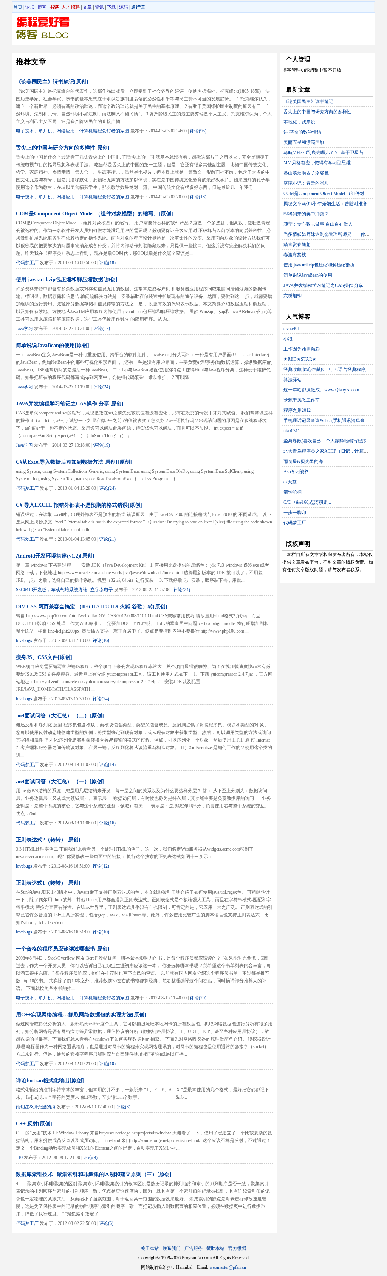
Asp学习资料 (296, 471)
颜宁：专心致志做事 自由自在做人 (318, 224)
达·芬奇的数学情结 (302, 132)
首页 (17, 7)
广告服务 (193, 1248)
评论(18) (198, 196)
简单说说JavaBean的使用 (307, 275)
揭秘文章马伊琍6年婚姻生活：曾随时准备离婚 (329, 203)
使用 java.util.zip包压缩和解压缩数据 (319, 265)
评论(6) (106, 1223)
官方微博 (237, 1248)
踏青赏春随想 (297, 244)
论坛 (29, 7)
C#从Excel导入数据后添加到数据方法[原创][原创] (74, 462)
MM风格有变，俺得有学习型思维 (317, 162)
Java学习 (24, 328)
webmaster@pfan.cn (227, 1267)
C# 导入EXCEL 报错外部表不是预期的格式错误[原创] (79, 505)
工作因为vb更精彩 (301, 349)
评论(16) (101, 640)
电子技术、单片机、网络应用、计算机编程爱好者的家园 (72, 131)
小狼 (288, 338)
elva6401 (291, 328)
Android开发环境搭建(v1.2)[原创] (55, 556)
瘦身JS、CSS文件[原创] (44, 657)
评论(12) (101, 866)
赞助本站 (215, 1248)
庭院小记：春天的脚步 (306, 183)
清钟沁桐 (292, 492)
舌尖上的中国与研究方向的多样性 (317, 111)
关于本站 (150, 1248)
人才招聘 (71, 7)
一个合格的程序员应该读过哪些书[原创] (63, 949)
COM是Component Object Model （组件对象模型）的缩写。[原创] (94, 214)
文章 (87, 7)
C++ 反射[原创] (34, 1123)
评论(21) (107, 539)
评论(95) (198, 131)
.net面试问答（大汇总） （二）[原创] (60, 715)
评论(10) (101, 932)
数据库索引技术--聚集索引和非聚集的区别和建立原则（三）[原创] (94, 1174)
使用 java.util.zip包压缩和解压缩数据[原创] (67, 279)
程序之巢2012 (297, 410)
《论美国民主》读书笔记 (308, 101)
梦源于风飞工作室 (301, 400)
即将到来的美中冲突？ (306, 214)
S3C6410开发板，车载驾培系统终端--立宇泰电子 (64, 589)
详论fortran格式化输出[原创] (50, 1080)
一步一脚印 (294, 512)
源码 (123, 7)
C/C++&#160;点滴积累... (307, 502)
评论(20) (198, 997)
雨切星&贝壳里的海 (36, 1106)
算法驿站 (292, 379)
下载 (111, 7)
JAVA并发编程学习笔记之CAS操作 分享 (323, 285)
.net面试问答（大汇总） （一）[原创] (60, 781)
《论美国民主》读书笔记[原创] (52, 82)
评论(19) (101, 445)
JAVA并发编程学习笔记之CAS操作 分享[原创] (70, 404)
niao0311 (291, 430)
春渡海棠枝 (294, 254)
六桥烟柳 (292, 295)
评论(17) (101, 328)
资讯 (99, 7)
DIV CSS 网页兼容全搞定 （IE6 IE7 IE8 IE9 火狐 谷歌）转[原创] (91, 606)
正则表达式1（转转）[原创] (48, 883)
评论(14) (107, 764)
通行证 (138, 7)
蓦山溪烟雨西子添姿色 (306, 173)
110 (19, 1157)
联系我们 (172, 1248)
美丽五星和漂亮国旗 (303, 142)
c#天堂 (290, 482)
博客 (41, 7)
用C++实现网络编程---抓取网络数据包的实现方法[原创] (81, 1014)
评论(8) (123, 1106)
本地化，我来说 (299, 122)
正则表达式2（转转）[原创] (48, 840)
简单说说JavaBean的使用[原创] (52, 345)
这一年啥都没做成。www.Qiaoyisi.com (321, 390)
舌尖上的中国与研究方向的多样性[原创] (63, 148)
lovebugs (24, 640)
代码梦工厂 (27, 262)
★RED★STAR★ (299, 359)
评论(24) (101, 386)
